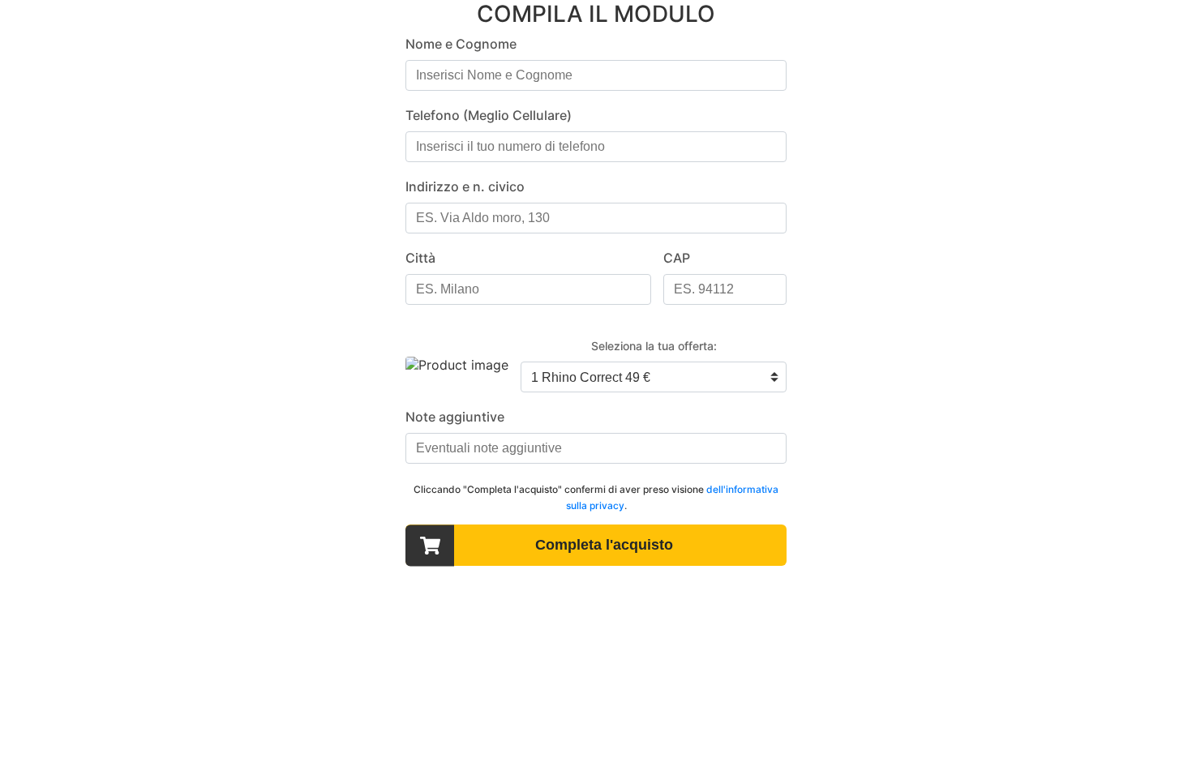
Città (420, 258)
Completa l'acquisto (604, 545)
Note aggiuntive (454, 417)
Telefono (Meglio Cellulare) (488, 115)
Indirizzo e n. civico (465, 186)
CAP (676, 258)
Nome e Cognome (461, 44)
